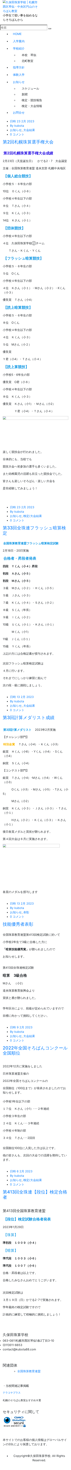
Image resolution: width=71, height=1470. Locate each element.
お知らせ (19, 82)
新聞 (24, 94)
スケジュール (30, 88)
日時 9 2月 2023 (21, 1027)
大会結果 (29, 130)
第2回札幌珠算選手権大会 (28, 142)
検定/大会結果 (32, 516)
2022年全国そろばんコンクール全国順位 (35, 1050)
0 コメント (17, 134)
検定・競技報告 (32, 100)
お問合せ (19, 112)
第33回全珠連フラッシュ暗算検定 (34, 530)
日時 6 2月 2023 (21, 1171)
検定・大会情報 (32, 106)
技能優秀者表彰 (18, 924)
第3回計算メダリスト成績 (28, 717)
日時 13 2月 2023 (22, 697)
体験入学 (19, 74)
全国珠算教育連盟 (29, 1371)
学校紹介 (19, 48)
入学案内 (19, 41)
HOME (17, 34)
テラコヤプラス (12, 1392)
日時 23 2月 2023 (22, 121)
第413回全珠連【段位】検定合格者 (35, 1194)
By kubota (17, 125)
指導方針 (19, 67)
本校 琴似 (29, 55)
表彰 (26, 912)
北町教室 (27, 61)
